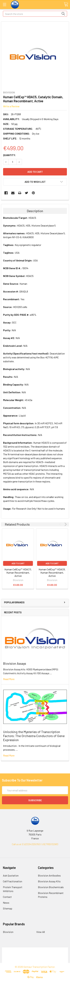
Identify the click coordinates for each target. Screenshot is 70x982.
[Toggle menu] (4, 4)
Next (65, 524)
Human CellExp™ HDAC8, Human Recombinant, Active (52, 572)
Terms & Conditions (35, 949)
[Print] (20, 193)
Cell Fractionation (12, 881)
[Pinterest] (33, 193)
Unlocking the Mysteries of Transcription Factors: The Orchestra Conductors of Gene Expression (34, 736)
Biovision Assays (14, 663)
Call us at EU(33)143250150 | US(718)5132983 (35, 844)
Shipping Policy (35, 953)
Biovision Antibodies (49, 875)
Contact (7, 896)
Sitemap (7, 908)
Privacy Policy (35, 960)
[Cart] (66, 4)
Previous (61, 524)
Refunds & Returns (35, 957)
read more (8, 679)
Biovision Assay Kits (49, 881)
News (6, 902)
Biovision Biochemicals (51, 887)
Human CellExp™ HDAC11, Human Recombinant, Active (18, 572)
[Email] (13, 193)
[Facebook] (6, 193)
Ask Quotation (11, 875)
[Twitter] (26, 193)
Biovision (8, 931)
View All (40, 931)
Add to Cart (18, 563)
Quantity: (9, 155)
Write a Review (11, 106)
